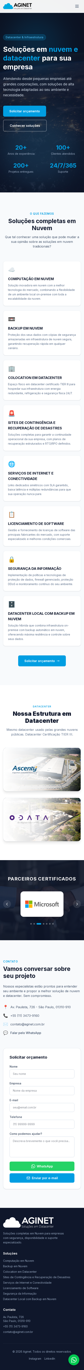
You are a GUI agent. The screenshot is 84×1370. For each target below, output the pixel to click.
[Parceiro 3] (39, 924)
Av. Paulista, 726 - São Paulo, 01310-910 (40, 1007)
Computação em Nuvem (18, 1260)
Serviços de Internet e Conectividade (27, 1282)
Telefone (16, 1117)
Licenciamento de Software (20, 1288)
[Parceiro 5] (46, 924)
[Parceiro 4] (43, 924)
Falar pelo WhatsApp (25, 1033)
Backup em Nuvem (15, 1266)
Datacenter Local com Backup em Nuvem (29, 1299)
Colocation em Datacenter (20, 1271)
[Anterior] (7, 904)
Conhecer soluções (25, 126)
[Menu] (77, 6)
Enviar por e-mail (45, 1178)
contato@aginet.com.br (27, 1024)
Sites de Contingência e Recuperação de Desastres (36, 1277)
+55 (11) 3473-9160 (24, 1016)
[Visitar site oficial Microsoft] (42, 904)
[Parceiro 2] (34, 924)
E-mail (14, 1100)
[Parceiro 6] (50, 924)
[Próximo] (77, 904)
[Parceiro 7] (53, 924)
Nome (14, 1066)
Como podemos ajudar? (26, 1133)
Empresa (15, 1083)
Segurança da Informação (20, 1293)
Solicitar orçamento (24, 111)
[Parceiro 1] (31, 924)
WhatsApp (45, 1166)
